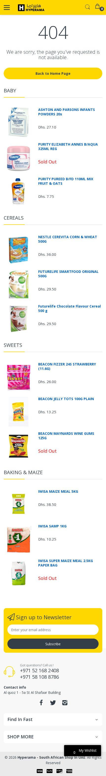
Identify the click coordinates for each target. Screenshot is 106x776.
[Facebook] (41, 704)
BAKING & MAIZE (23, 472)
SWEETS (13, 345)
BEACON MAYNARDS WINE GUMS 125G (66, 435)
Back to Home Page (53, 73)
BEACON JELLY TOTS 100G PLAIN (66, 399)
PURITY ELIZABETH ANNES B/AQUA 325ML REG (68, 146)
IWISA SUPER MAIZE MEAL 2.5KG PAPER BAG (65, 563)
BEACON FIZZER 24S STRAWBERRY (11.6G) (67, 366)
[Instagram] (65, 704)
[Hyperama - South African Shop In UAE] (30, 7)
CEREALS (14, 217)
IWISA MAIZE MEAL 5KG (58, 491)
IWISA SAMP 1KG (52, 526)
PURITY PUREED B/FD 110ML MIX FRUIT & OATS (65, 181)
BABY (10, 90)
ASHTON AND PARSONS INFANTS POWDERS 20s (66, 111)
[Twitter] (53, 704)
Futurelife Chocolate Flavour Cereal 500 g (69, 308)
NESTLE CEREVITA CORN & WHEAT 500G (67, 239)
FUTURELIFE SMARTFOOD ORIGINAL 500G (68, 273)
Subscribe (53, 644)
